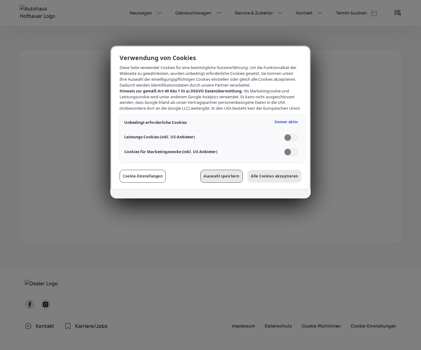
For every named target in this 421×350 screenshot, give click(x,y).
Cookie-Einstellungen (142, 176)
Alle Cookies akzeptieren (274, 176)
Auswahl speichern (221, 176)
